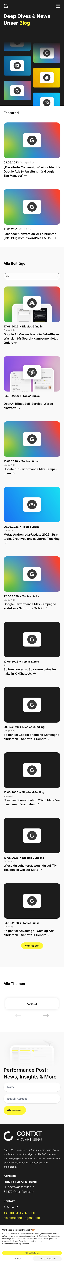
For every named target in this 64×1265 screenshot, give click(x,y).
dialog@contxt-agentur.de (22, 1218)
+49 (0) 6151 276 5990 (19, 1213)
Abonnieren (14, 1110)
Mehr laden (32, 945)
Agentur (32, 1003)
